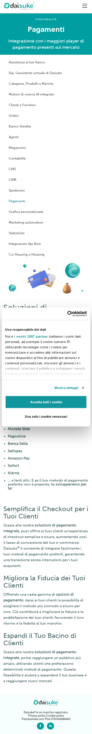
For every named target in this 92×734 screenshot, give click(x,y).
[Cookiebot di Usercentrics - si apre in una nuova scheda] (67, 314)
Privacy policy (37, 716)
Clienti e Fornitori (22, 105)
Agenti (14, 137)
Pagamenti (17, 201)
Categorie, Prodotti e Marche (31, 84)
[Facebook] (40, 726)
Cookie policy (55, 716)
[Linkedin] (50, 726)
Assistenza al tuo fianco (27, 62)
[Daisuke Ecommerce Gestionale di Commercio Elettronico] (19, 6)
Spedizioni (17, 190)
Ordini (14, 116)
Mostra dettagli (66, 388)
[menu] (85, 5)
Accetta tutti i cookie (46, 402)
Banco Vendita (20, 126)
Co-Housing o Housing (26, 254)
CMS (12, 169)
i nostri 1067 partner (31, 336)
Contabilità (17, 158)
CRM (12, 180)
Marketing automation (26, 222)
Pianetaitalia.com (33, 719)
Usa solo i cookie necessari (46, 416)
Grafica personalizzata (26, 212)
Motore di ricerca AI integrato (31, 94)
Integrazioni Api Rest (25, 244)
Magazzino (17, 148)
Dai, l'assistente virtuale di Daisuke (35, 73)
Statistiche (17, 233)
